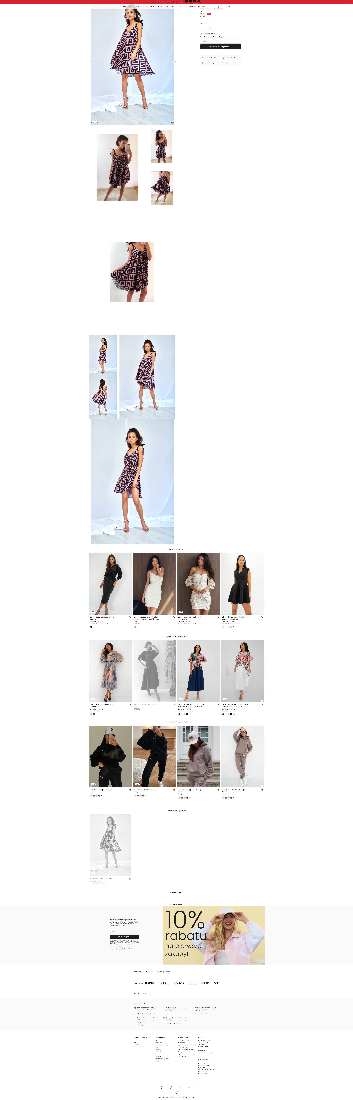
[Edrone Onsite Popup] (176, 550)
